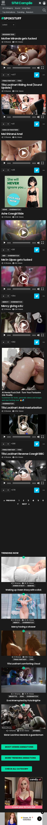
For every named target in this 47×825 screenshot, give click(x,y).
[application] (23, 57)
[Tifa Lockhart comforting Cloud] (23, 643)
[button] (24, 58)
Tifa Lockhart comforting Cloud (23, 663)
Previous (10, 500)
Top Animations (9, 12)
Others (36, 730)
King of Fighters (10, 130)
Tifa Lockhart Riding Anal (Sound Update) (21, 86)
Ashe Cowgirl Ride (12, 213)
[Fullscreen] (42, 68)
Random (29, 12)
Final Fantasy (9, 81)
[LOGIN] (44, 3)
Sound (17, 8)
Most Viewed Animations (19, 746)
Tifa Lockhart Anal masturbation (21, 407)
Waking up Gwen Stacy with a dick (23, 589)
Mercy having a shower (23, 626)
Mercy (5, 302)
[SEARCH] (44, 10)
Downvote (8, 75)
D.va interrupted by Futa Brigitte (23, 700)
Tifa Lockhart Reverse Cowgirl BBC (22, 454)
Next (24, 504)
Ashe (5, 209)
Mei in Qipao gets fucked (16, 260)
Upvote (3, 75)
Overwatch (14, 209)
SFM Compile (22, 3)
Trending (20, 12)
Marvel (31, 586)
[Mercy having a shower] (23, 606)
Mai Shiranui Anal (11, 134)
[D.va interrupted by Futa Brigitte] (23, 680)
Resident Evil (8, 34)
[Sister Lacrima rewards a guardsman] (23, 717)
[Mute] (38, 68)
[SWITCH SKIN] (39, 3)
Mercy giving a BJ (12, 306)
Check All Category (16, 768)
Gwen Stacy (18, 586)
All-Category (8, 8)
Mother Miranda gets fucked (19, 38)
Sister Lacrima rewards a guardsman (23, 734)
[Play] (4, 68)
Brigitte (13, 696)
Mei (4, 255)
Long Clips (26, 8)
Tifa (19, 81)
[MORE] (44, 74)
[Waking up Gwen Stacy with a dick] (23, 569)
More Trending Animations (20, 757)
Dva (22, 696)
